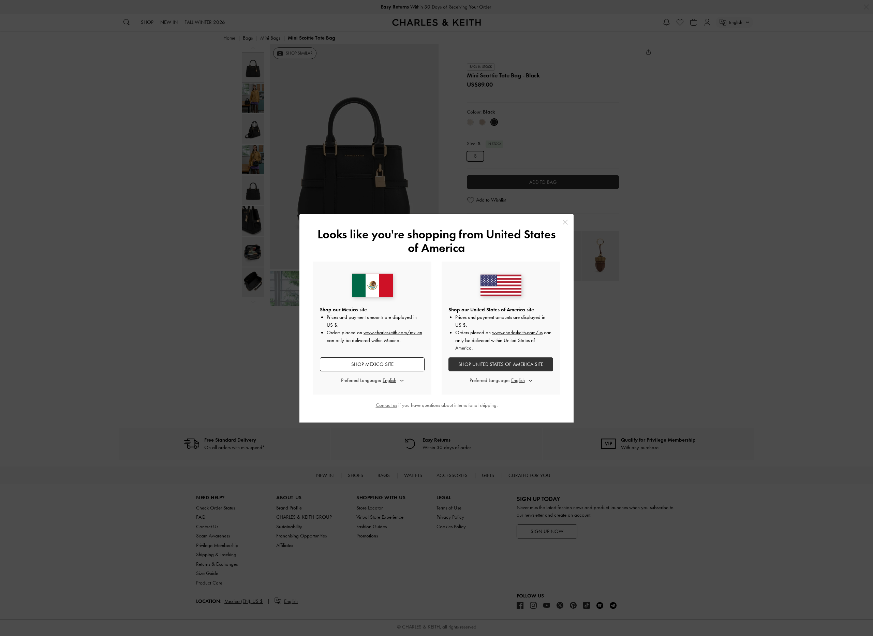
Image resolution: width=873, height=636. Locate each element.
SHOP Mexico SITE (372, 364)
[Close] (565, 222)
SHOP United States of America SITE (500, 364)
